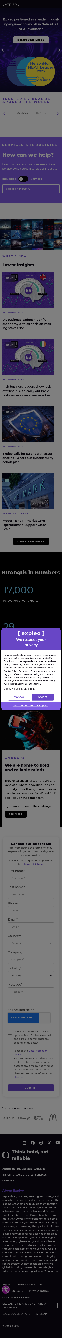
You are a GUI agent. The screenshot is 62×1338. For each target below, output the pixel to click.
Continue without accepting (31, 705)
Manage (19, 697)
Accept (42, 697)
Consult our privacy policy (19, 688)
